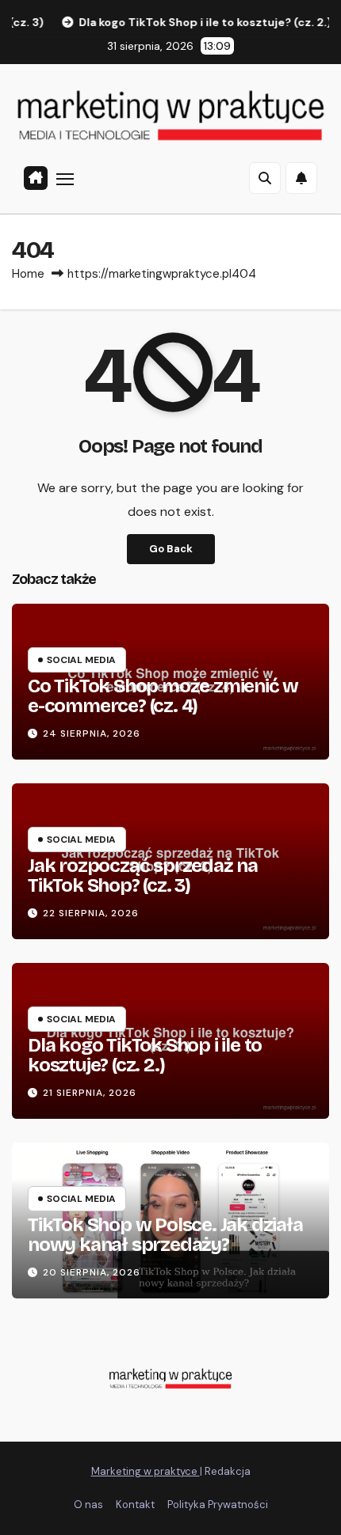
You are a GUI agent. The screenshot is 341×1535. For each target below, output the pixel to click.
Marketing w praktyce (145, 1471)
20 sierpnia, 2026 (91, 1272)
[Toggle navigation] (65, 179)
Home (28, 274)
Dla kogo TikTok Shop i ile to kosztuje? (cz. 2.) (145, 1055)
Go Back (171, 548)
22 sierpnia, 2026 (91, 913)
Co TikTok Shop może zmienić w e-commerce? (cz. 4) (163, 696)
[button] (265, 178)
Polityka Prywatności (217, 1504)
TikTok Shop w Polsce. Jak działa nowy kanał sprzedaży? (165, 1235)
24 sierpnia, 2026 (91, 733)
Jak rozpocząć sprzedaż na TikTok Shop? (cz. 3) (143, 875)
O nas (88, 1504)
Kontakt (135, 1504)
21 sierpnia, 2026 (89, 1092)
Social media (81, 660)
